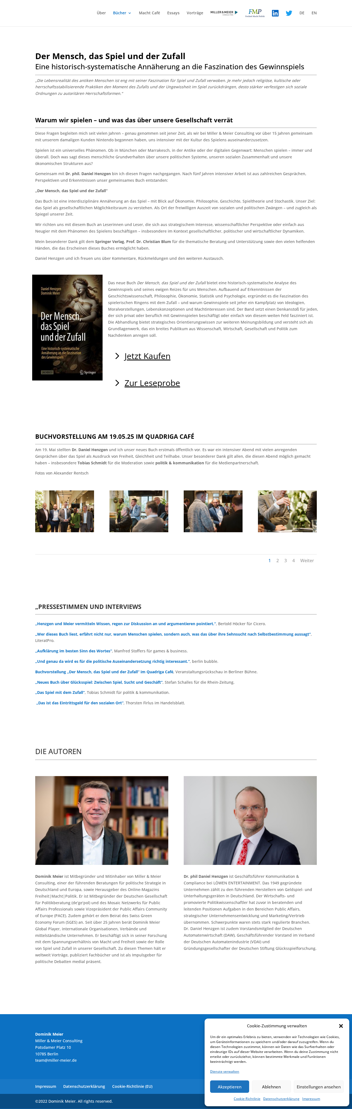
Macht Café (149, 13)
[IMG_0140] (64, 530)
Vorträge (195, 13)
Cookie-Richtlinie (247, 1098)
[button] (341, 1026)
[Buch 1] (287, 530)
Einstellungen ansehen (319, 1086)
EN (314, 13)
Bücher (119, 13)
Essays (173, 13)
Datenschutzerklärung (281, 1098)
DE (301, 13)
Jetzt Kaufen (147, 356)
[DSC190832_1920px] (213, 530)
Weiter (307, 561)
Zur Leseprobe (152, 382)
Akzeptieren (229, 1086)
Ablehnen (271, 1086)
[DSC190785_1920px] (138, 530)
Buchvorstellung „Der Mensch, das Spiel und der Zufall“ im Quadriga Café (104, 671)
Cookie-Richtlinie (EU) (132, 1086)
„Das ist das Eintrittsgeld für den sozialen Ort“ (79, 702)
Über (101, 13)
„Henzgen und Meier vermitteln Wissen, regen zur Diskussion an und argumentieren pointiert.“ (125, 623)
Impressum (311, 1098)
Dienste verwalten (224, 1071)
